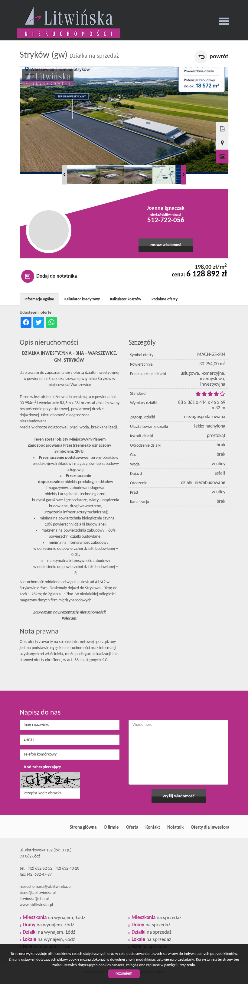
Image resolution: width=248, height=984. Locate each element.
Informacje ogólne (39, 299)
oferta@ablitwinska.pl (165, 215)
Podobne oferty (165, 299)
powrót (219, 57)
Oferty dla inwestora (210, 827)
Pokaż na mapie (222, 143)
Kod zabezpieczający (42, 767)
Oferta (132, 827)
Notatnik (175, 827)
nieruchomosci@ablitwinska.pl (45, 886)
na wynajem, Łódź (54, 917)
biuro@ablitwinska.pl (38, 893)
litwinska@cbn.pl (34, 899)
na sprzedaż (156, 917)
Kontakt (152, 827)
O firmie (111, 827)
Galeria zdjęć (222, 157)
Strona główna (83, 827)
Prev (64, 174)
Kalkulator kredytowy (82, 299)
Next (183, 174)
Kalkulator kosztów (125, 299)
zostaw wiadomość (165, 245)
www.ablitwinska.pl (36, 905)
